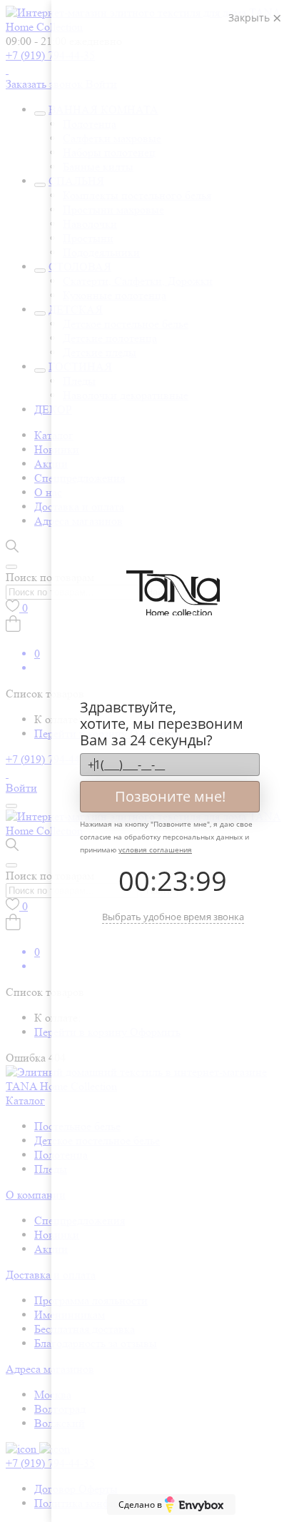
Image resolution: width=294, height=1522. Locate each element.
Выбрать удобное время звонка (173, 916)
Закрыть (250, 17)
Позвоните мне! (170, 796)
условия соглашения (155, 850)
